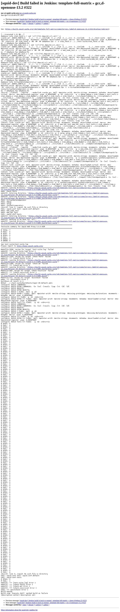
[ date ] (24, 23)
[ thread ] (31, 23)
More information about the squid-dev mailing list (19, 610)
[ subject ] (38, 23)
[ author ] (45, 23)
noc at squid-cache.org (27, 13)
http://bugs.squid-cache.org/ (30, 246)
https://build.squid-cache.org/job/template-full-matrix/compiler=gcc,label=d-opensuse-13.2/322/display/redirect (57, 29)
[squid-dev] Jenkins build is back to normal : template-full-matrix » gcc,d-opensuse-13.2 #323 (51, 21)
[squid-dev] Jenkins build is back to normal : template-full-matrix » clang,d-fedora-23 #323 (53, 19)
